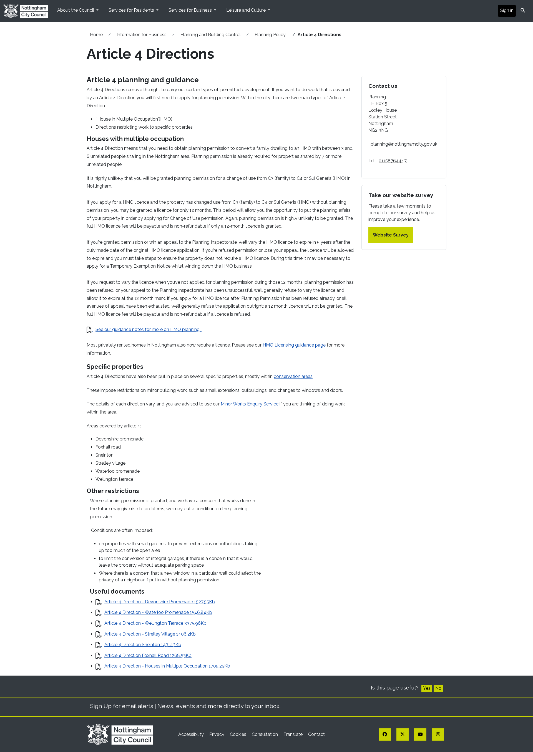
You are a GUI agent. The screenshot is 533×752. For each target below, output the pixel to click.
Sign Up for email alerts (121, 706)
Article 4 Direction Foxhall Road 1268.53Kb (148, 655)
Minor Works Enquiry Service (249, 404)
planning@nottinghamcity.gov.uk (404, 144)
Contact (316, 734)
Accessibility (191, 734)
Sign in (507, 10)
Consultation (265, 734)
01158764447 (393, 160)
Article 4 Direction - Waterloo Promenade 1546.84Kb (158, 612)
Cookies (238, 734)
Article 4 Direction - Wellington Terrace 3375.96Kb (155, 623)
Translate (293, 734)
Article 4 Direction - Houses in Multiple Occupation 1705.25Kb (167, 666)
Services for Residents (132, 10)
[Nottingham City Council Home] (120, 734)
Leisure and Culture (246, 10)
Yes (427, 688)
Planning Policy (270, 34)
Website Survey (391, 235)
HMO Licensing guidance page (294, 345)
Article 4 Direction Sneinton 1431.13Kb (142, 644)
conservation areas (293, 376)
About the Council (76, 10)
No (438, 688)
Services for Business (191, 10)
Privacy (217, 734)
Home (96, 34)
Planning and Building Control (210, 34)
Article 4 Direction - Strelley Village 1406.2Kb (150, 634)
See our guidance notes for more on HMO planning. (148, 329)
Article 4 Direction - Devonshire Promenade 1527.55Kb (159, 601)
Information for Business (142, 34)
